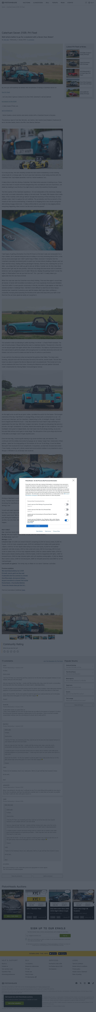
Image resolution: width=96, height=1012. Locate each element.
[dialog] (48, 506)
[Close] (74, 480)
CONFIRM (37, 526)
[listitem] (48, 501)
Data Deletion (39, 531)
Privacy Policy (56, 531)
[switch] (67, 504)
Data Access (48, 531)
